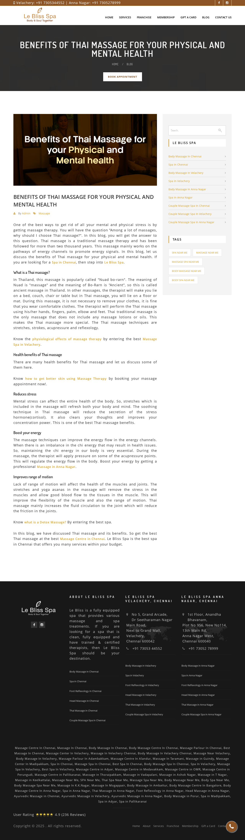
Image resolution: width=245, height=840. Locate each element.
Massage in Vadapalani (140, 775)
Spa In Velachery (203, 764)
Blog (205, 17)
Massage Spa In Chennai (93, 764)
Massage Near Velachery (212, 753)
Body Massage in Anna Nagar (187, 189)
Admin (26, 213)
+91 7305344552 (50, 2)
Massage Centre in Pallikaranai (58, 775)
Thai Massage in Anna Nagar (197, 704)
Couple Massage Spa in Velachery (190, 214)
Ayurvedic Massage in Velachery (85, 796)
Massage (44, 213)
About (146, 826)
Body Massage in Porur (181, 796)
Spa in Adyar (107, 801)
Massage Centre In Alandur (131, 758)
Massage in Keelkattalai (32, 780)
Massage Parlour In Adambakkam (84, 758)
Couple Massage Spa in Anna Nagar (191, 222)
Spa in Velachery (179, 181)
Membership (166, 17)
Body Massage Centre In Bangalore (195, 785)
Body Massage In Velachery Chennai (165, 753)
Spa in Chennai (178, 164)
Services (125, 17)
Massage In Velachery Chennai (113, 753)
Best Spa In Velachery (58, 769)
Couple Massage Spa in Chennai (189, 205)
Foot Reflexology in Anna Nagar (199, 685)
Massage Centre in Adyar (94, 769)
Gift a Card (188, 17)
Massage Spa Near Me (185, 261)
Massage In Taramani (168, 758)
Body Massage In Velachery (36, 758)
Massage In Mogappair (108, 785)
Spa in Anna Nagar (180, 197)
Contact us (223, 17)
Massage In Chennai (72, 748)
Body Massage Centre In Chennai (153, 748)
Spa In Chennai (62, 764)
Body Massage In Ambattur (147, 785)
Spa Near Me (179, 252)
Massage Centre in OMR (183, 769)
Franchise (144, 17)
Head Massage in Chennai (84, 701)
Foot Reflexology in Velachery (142, 685)
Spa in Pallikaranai (133, 801)
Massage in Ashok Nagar (177, 775)
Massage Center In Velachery (67, 753)
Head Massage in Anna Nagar (198, 695)
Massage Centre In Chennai (35, 748)
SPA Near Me (90, 780)
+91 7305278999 (106, 2)
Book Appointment (122, 76)
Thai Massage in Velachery (140, 704)
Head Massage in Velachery (140, 695)
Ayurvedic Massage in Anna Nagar (136, 796)
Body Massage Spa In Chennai (166, 764)
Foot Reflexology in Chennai (85, 691)
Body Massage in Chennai (185, 156)
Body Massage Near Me (186, 271)
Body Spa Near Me (183, 280)
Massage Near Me (207, 252)
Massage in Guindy (200, 758)
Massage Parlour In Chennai (201, 748)
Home (109, 17)
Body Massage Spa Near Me (35, 785)
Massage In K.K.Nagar (73, 785)
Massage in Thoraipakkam (101, 775)
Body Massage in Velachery (185, 173)
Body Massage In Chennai (108, 748)
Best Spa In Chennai (127, 764)
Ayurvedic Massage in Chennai (37, 796)
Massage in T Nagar (212, 775)
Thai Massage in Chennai (83, 710)
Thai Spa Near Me (115, 780)
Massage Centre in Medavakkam (139, 769)
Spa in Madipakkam (215, 796)
